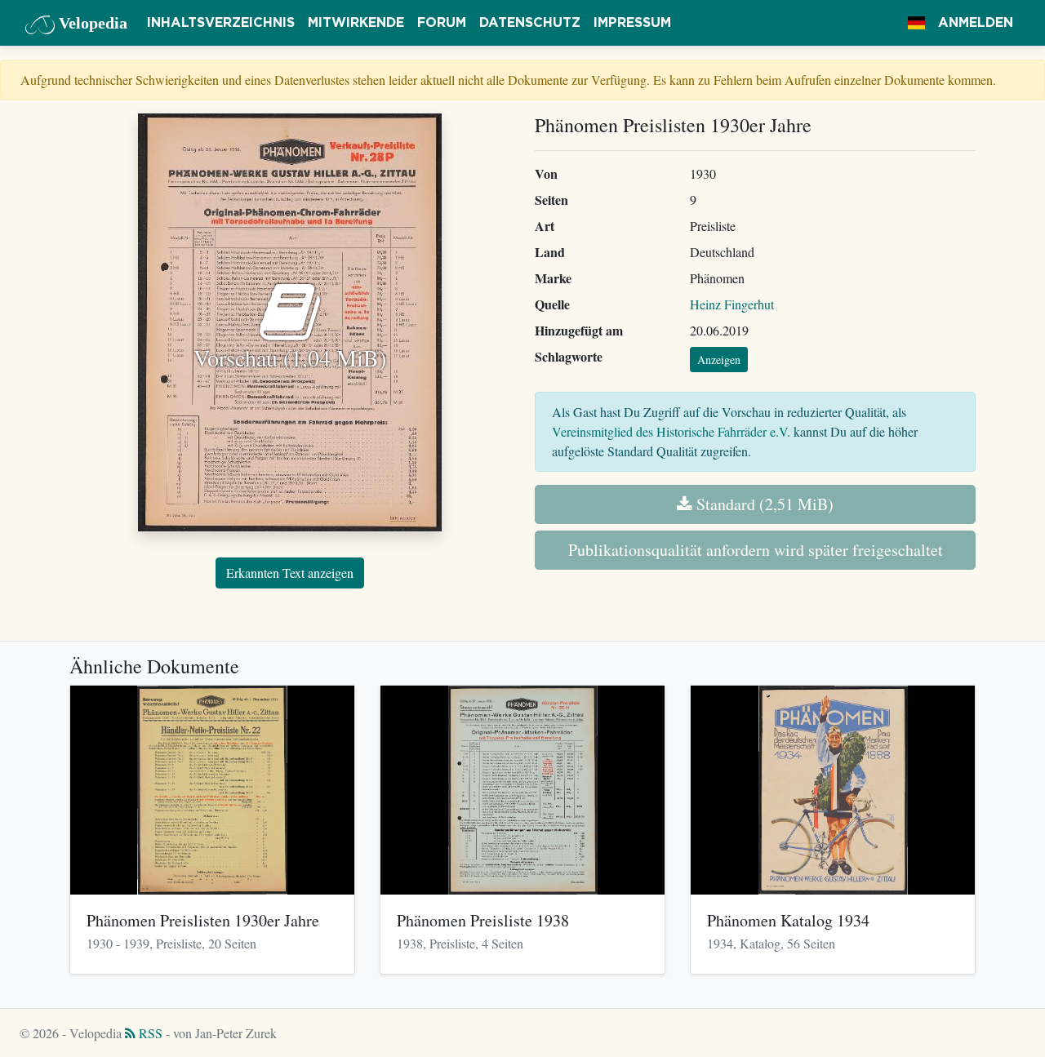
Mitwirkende (356, 22)
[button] (916, 23)
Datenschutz (529, 22)
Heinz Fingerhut (732, 304)
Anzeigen (718, 359)
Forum (441, 22)
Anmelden (975, 22)
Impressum (632, 22)
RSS (149, 1032)
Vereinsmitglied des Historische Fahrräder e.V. (671, 431)
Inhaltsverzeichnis (221, 22)
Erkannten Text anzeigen (290, 572)
